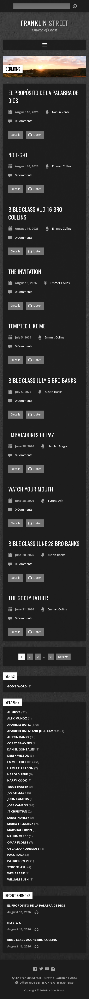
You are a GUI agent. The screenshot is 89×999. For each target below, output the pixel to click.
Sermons (12, 69)
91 (50, 656)
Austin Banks (53, 392)
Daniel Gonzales (21, 749)
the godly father (28, 598)
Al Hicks (13, 712)
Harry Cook (17, 780)
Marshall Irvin (19, 830)
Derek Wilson (18, 755)
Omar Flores (17, 842)
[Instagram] (53, 969)
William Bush (18, 879)
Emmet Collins (61, 166)
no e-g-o (17, 155)
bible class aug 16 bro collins (35, 213)
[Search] (75, 6)
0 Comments (23, 121)
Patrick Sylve (18, 861)
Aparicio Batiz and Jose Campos (33, 731)
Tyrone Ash (55, 501)
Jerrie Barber (17, 786)
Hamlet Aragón (58, 446)
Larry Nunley (18, 817)
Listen (37, 135)
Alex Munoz (17, 718)
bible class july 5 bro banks (42, 380)
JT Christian (17, 811)
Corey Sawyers (19, 743)
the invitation (24, 271)
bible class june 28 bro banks (43, 543)
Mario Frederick (20, 824)
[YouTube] (47, 969)
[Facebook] (35, 969)
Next (61, 656)
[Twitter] (41, 969)
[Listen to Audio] (36, 912)
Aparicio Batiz (19, 725)
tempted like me (26, 326)
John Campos (18, 799)
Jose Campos (17, 805)
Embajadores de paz (31, 434)
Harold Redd (17, 774)
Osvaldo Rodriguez (23, 849)
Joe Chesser (16, 793)
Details (15, 135)
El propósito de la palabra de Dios (43, 96)
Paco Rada (15, 855)
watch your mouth (30, 489)
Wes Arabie (16, 873)
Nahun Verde (61, 112)
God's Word (17, 686)
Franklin (44, 23)
